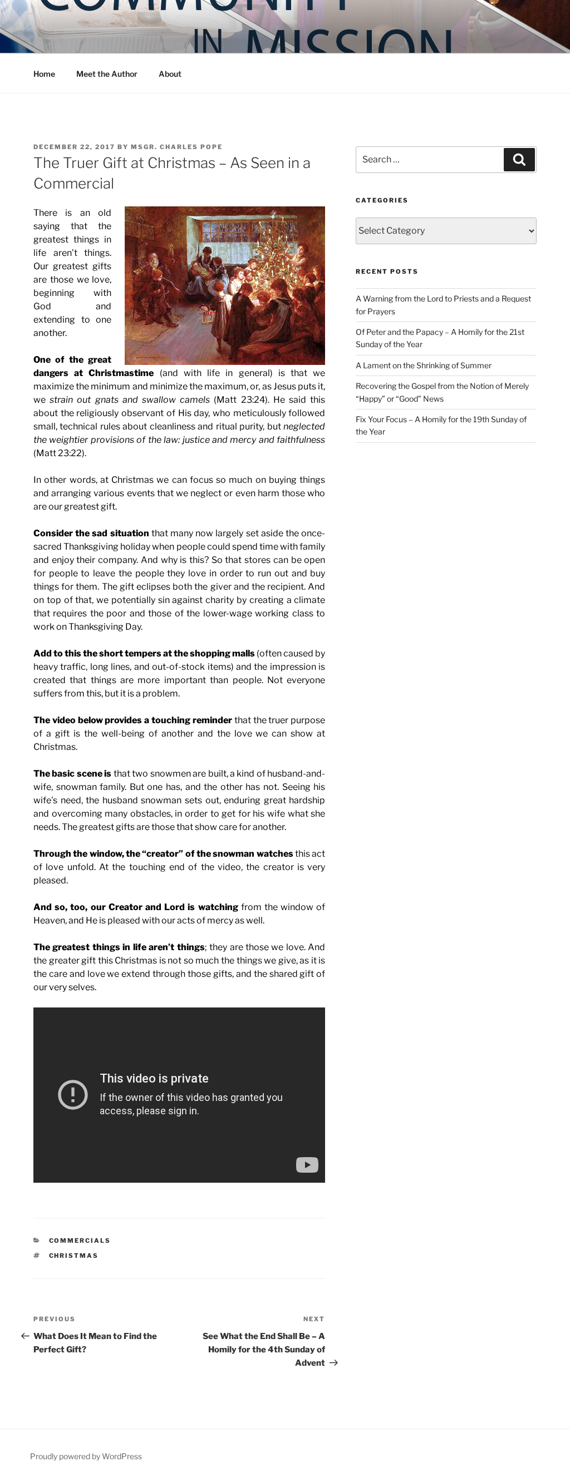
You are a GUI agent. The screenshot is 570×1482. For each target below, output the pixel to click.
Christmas (74, 1255)
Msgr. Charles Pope (177, 147)
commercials (80, 1240)
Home (44, 73)
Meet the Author (106, 73)
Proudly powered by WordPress (86, 1456)
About (170, 73)
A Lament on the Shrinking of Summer (424, 365)
